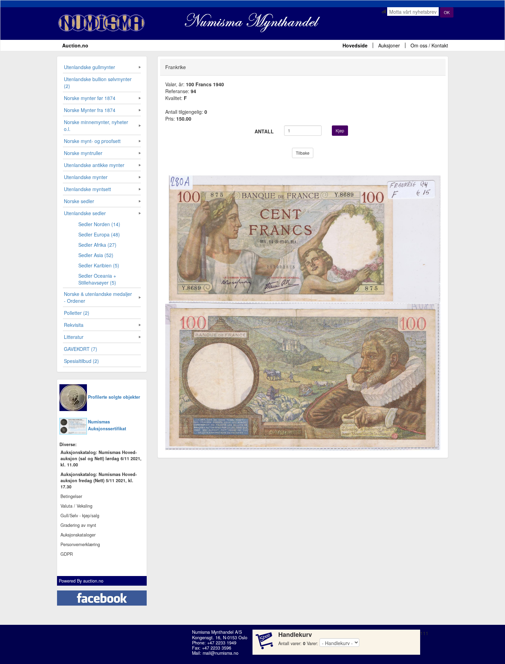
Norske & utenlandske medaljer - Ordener (98, 297)
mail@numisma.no (220, 653)
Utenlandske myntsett (87, 189)
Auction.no (75, 45)
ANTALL (264, 131)
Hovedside (355, 45)
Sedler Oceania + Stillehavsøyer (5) (97, 279)
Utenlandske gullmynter (89, 67)
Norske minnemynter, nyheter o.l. (96, 125)
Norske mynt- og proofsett (92, 140)
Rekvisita (73, 324)
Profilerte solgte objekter (114, 397)
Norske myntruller (83, 153)
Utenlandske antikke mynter (94, 165)
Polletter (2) (76, 312)
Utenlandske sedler (85, 213)
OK (447, 12)
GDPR (66, 554)
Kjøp (340, 130)
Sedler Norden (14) (99, 224)
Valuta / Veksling (76, 506)
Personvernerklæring (80, 544)
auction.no (93, 581)
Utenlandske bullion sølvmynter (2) (98, 82)
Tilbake (303, 153)
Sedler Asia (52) (95, 255)
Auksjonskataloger (78, 535)
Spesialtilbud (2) (81, 360)
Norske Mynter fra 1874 (89, 110)
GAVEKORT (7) (80, 348)
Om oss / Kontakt (429, 45)
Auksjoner (389, 45)
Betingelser (71, 496)
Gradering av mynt (78, 525)
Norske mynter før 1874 (89, 98)
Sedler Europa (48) (99, 234)
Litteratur (73, 336)
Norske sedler (79, 201)
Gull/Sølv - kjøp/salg (79, 515)
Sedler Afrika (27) (97, 244)
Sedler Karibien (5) (98, 265)
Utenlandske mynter (86, 177)
